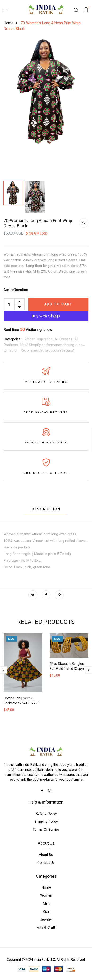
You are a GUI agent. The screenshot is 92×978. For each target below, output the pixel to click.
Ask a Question (16, 289)
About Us (46, 854)
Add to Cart (58, 304)
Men (46, 903)
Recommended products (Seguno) (47, 350)
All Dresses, (65, 339)
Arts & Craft (46, 927)
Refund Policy (46, 813)
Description (46, 509)
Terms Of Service (46, 829)
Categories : (13, 339)
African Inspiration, (40, 339)
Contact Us (46, 862)
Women (46, 895)
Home (8, 23)
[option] (46, 92)
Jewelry (46, 919)
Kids (46, 911)
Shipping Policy (46, 821)
